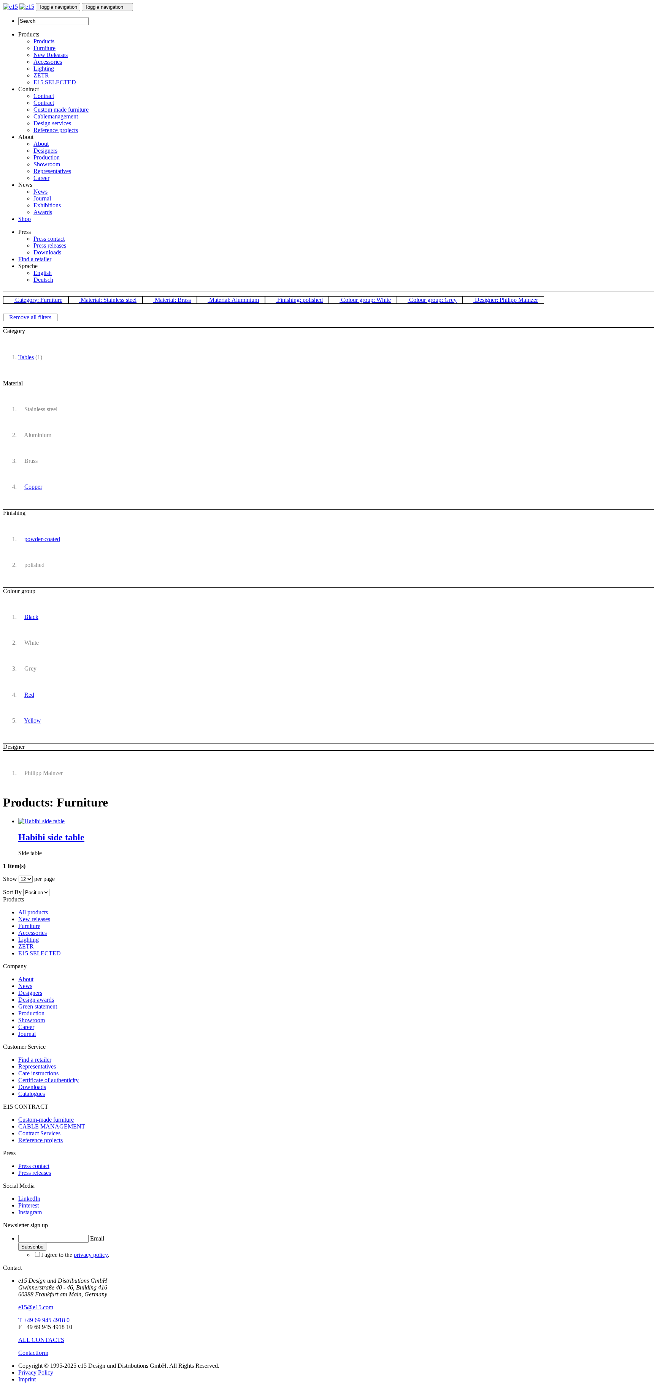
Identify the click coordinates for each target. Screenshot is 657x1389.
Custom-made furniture (46, 1119)
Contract (43, 96)
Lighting (43, 68)
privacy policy (91, 1255)
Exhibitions (47, 205)
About (41, 143)
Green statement (37, 1006)
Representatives (52, 171)
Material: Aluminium (233, 300)
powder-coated (42, 539)
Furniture (44, 48)
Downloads (47, 252)
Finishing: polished (299, 300)
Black (31, 617)
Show (10, 879)
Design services (52, 123)
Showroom (46, 164)
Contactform (33, 1353)
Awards (42, 212)
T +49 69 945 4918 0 (44, 1320)
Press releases (49, 245)
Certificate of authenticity (48, 1080)
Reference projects (55, 130)
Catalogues (31, 1094)
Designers (45, 150)
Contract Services (39, 1133)
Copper (33, 486)
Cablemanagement (55, 116)
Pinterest (28, 1205)
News (40, 191)
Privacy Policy (35, 1372)
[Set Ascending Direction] (53, 892)
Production (46, 157)
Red (29, 694)
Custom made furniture (61, 109)
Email (97, 1238)
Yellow (32, 720)
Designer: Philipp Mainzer (505, 300)
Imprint (27, 1379)
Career (41, 178)
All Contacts (41, 1340)
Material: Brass (172, 300)
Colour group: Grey (432, 300)
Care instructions (38, 1073)
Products (43, 41)
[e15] (10, 6)
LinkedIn (29, 1198)
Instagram (30, 1212)
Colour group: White (365, 300)
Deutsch (43, 279)
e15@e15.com (35, 1307)
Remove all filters (30, 317)
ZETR (41, 75)
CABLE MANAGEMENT (51, 1126)
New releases (34, 919)
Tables (26, 357)
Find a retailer (34, 259)
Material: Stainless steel (107, 300)
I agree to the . (75, 1255)
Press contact (49, 238)
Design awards (36, 999)
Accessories (47, 61)
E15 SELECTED (54, 82)
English (42, 273)
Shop (24, 219)
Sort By (12, 892)
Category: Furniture (38, 300)
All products (33, 912)
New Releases (50, 55)
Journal (42, 198)
